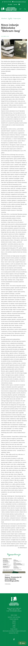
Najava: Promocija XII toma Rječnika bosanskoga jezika (13, 579)
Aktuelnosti (7, 575)
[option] (14, 571)
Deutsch (14, 623)
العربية (14, 625)
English (14, 621)
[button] (6, 2)
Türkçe (14, 627)
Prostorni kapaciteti (14, 619)
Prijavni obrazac (14, 629)
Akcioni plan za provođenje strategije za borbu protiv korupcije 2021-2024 (14, 632)
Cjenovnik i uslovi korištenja (14, 617)
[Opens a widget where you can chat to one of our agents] (22, 643)
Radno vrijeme (14, 615)
